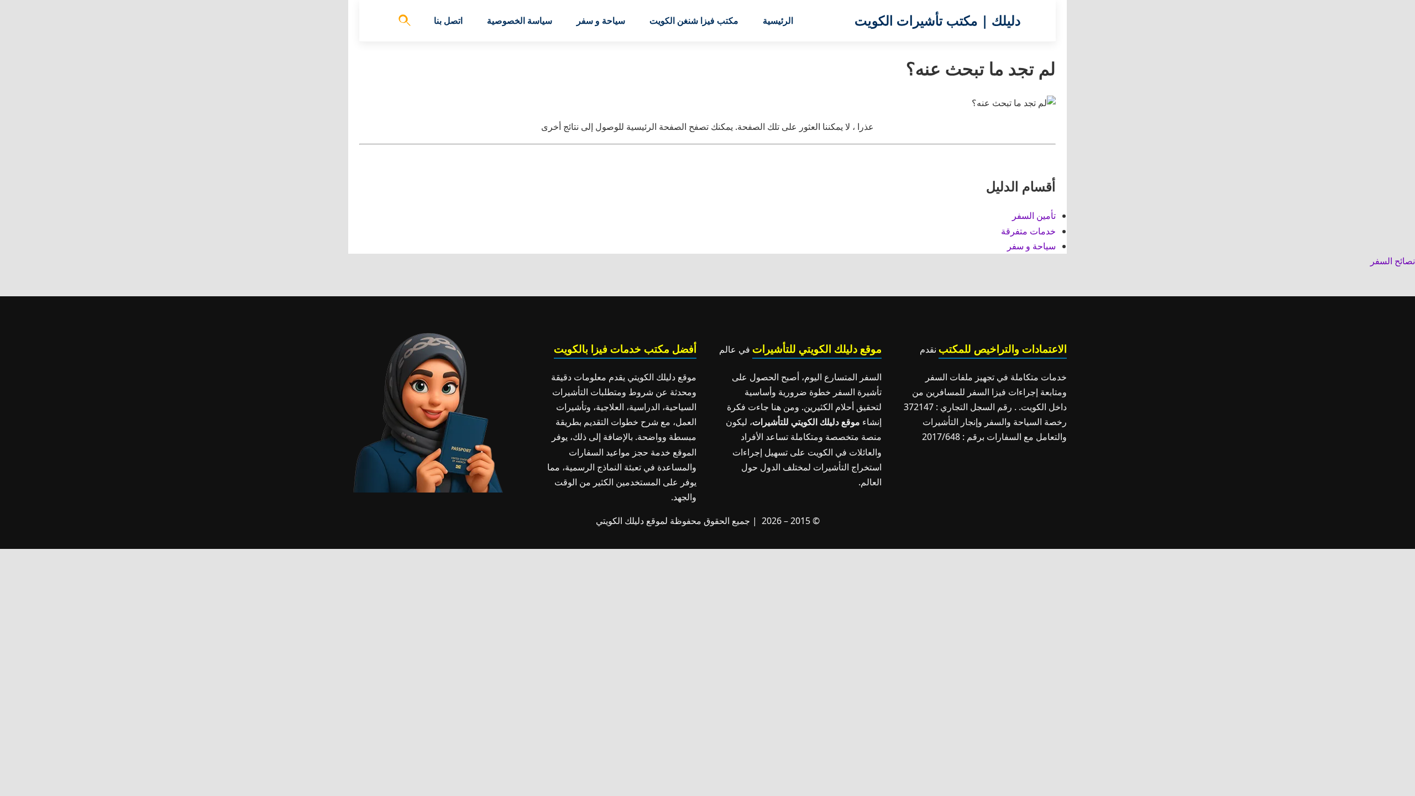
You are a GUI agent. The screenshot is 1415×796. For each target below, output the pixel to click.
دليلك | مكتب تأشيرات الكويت (938, 20)
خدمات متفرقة (1028, 231)
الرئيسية (778, 20)
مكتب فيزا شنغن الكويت (693, 20)
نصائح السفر (1392, 261)
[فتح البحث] (405, 21)
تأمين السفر (1034, 216)
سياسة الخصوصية (519, 20)
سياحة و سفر (601, 20)
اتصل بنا (448, 20)
